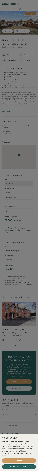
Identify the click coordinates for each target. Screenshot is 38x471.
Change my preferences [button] (19, 467)
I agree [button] (19, 461)
